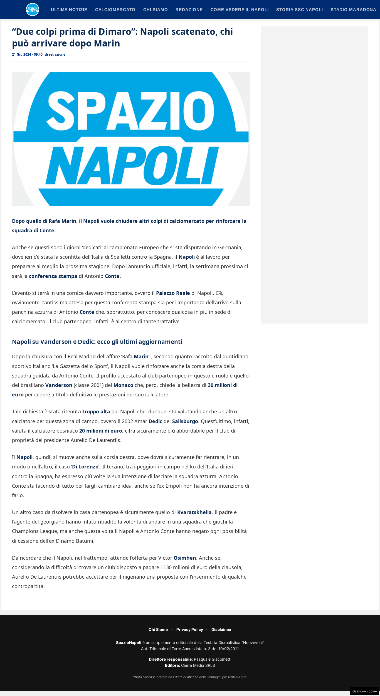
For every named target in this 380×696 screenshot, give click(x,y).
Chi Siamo (158, 629)
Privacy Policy (189, 629)
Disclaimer (221, 629)
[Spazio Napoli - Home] (32, 9)
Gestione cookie (364, 691)
